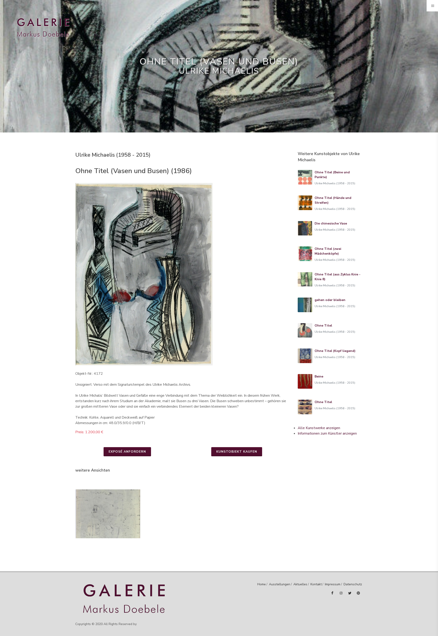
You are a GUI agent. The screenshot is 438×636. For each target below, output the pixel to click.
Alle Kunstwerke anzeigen (319, 427)
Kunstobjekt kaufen (236, 451)
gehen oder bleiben (330, 300)
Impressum (332, 584)
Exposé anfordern (127, 451)
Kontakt (316, 584)
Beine (319, 376)
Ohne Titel (323, 325)
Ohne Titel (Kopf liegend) (335, 351)
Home (261, 584)
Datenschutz (353, 584)
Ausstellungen (279, 584)
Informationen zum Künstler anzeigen (327, 433)
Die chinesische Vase (331, 223)
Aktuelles (300, 584)
